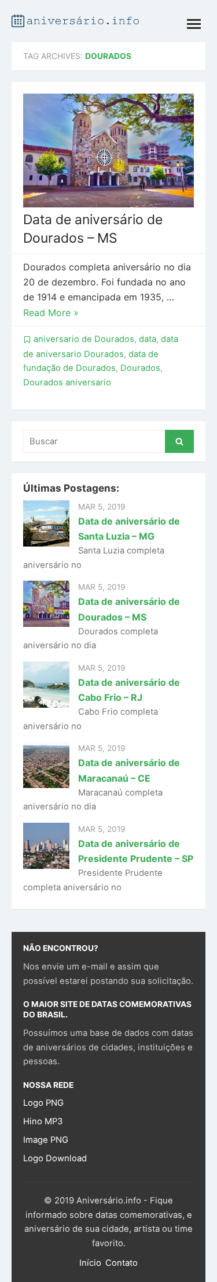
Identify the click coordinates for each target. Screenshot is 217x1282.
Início (90, 1263)
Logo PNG (43, 1103)
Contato (121, 1263)
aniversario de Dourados (84, 339)
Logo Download (55, 1158)
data (147, 339)
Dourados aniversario (67, 382)
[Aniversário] (75, 19)
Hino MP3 (42, 1121)
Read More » (51, 312)
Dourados (140, 368)
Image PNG (45, 1140)
